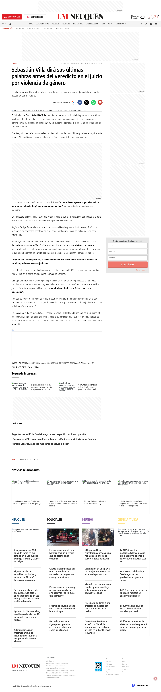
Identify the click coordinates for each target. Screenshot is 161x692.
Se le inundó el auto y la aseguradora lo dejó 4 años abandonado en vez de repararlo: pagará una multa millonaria (26, 595)
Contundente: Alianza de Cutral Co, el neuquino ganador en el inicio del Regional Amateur (87, 388)
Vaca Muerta (19, 28)
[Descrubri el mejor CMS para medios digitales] (140, 687)
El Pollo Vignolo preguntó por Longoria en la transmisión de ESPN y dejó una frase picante (133, 503)
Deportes (15, 63)
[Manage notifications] (155, 678)
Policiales (66, 24)
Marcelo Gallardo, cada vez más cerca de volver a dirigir (40, 443)
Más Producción (92, 24)
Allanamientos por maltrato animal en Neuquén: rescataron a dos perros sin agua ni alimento (25, 635)
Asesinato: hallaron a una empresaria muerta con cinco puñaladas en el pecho (97, 607)
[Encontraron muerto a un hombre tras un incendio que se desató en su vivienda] (63, 537)
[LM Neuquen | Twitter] (146, 24)
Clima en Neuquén (33, 28)
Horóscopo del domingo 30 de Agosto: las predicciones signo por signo (132, 575)
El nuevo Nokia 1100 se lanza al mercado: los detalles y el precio (131, 608)
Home (31, 24)
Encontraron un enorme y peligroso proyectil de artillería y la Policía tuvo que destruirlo (62, 591)
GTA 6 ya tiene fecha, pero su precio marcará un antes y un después (133, 592)
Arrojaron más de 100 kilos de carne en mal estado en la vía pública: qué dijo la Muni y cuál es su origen (27, 555)
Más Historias (48, 28)
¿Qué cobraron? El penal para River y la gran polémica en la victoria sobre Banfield (54, 438)
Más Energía (78, 24)
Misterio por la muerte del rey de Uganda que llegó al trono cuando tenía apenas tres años (98, 588)
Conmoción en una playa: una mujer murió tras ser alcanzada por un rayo (97, 571)
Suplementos (109, 672)
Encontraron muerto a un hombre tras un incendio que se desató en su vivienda (62, 554)
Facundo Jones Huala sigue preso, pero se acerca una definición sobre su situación (60, 625)
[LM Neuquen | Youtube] (156, 24)
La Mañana (65, 64)
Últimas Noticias (42, 24)
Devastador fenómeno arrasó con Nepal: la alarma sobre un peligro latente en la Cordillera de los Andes (98, 627)
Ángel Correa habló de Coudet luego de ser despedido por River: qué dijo (49, 434)
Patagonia (109, 664)
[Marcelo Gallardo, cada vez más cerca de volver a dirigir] (98, 489)
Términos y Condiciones (112, 674)
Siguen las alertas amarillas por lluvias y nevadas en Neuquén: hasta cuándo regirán (25, 575)
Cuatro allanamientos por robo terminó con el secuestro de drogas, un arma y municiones (62, 572)
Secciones (125, 669)
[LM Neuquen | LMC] (35, 16)
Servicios (124, 672)
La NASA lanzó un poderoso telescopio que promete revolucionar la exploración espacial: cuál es (133, 555)
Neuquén (55, 24)
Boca (36, 459)
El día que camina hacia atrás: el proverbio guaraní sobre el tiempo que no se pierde (133, 625)
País (103, 24)
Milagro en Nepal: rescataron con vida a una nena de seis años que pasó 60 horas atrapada (98, 554)
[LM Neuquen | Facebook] (142, 24)
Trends (108, 669)
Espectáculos (121, 24)
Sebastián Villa (77, 64)
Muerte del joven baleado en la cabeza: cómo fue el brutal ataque (62, 608)
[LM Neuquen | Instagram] (151, 24)
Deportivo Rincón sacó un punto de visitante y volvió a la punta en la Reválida (41, 387)
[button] (3, 23)
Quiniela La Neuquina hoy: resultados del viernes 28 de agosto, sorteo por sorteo (27, 615)
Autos (110, 24)
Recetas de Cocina (62, 28)
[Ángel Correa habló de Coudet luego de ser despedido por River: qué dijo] (27, 489)
